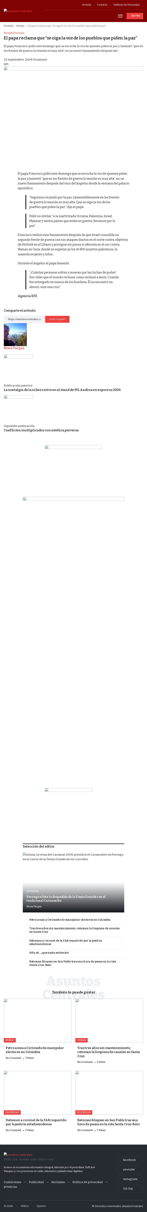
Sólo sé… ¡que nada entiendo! (49, 952)
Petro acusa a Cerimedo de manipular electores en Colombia (70, 919)
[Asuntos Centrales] (18, 11)
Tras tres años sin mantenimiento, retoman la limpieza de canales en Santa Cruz (74, 930)
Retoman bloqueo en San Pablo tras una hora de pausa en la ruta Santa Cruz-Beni (72, 963)
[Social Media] (130, 1160)
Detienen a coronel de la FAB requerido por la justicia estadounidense (65, 942)
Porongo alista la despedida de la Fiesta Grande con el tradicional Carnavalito (66, 898)
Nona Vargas (34, 906)
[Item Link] (73, 882)
